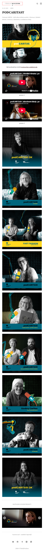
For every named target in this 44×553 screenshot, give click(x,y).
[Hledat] (37, 3)
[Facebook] (17, 542)
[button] (4, 517)
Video (11, 8)
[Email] (13, 542)
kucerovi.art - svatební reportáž (22, 535)
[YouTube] (26, 542)
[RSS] (31, 542)
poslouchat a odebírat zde (29, 67)
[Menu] (41, 3)
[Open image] (22, 147)
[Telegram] (22, 542)
